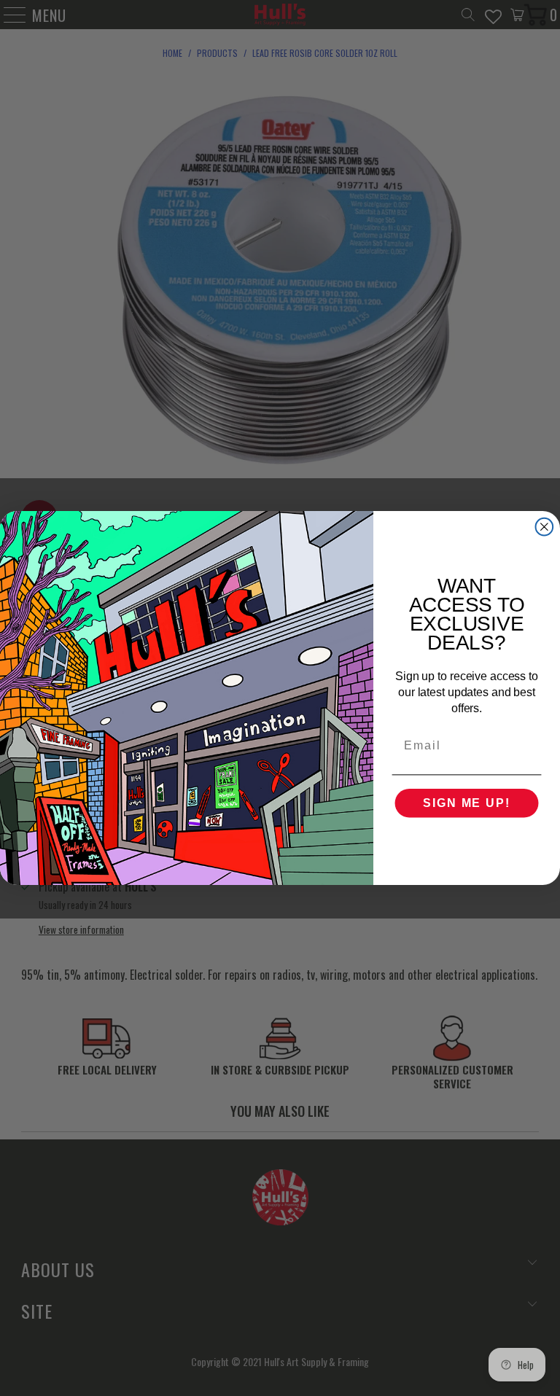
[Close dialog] (544, 527)
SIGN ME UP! (466, 803)
